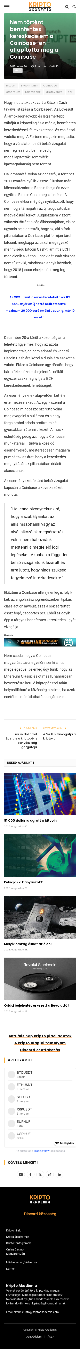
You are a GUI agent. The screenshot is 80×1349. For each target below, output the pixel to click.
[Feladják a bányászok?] (40, 855)
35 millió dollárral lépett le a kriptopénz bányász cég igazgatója (21, 740)
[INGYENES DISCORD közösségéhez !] (40, 645)
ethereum (13, 92)
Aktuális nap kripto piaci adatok (40, 1036)
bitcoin (11, 85)
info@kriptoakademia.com (42, 1312)
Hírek (18, 70)
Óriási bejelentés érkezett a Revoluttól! (36, 1005)
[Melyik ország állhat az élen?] (40, 917)
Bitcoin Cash (29, 85)
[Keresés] (67, 6)
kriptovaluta (54, 92)
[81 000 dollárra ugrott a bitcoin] (40, 794)
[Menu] (6, 6)
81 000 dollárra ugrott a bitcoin (30, 820)
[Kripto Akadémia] (40, 6)
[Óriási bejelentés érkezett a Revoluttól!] (40, 979)
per (70, 92)
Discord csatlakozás (40, 1050)
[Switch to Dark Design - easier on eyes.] (73, 7)
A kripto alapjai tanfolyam (40, 1043)
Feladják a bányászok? (23, 882)
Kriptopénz (33, 92)
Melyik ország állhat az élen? (28, 944)
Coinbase (50, 85)
